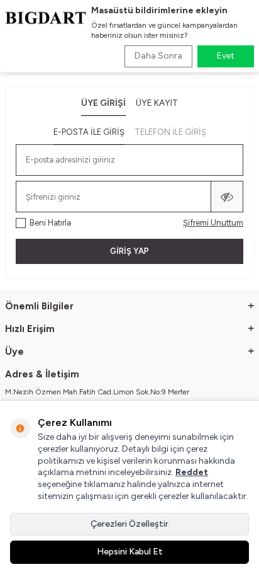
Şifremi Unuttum (213, 222)
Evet (225, 55)
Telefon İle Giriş (170, 132)
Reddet (191, 472)
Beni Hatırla (50, 222)
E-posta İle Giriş (88, 132)
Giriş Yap (129, 251)
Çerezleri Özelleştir (129, 524)
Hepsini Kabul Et (130, 551)
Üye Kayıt (157, 103)
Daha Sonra (158, 55)
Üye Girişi (103, 103)
